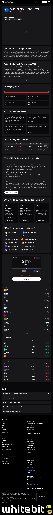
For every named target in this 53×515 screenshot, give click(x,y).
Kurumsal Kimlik (30, 429)
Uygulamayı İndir (31, 419)
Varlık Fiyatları (5, 446)
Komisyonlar (29, 425)
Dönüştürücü (5, 419)
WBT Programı (5, 456)
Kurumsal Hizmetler (6, 463)
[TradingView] (43, 488)
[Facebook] (30, 488)
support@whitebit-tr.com (32, 474)
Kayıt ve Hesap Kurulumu (11, 192)
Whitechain (29, 454)
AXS (37, 271)
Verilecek (15, 257)
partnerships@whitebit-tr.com (34, 477)
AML (3, 454)
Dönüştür (26, 279)
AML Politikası (30, 441)
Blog (28, 431)
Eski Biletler (29, 464)
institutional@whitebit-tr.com (33, 481)
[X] (35, 488)
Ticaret (45, 146)
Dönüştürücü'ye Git (41, 220)
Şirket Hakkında (30, 421)
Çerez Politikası (30, 445)
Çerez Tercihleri (41, 496)
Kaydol (44, 1)
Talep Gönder (30, 462)
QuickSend (4, 451)
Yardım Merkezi (30, 460)
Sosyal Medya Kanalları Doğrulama (35, 423)
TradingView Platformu (7, 444)
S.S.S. (28, 435)
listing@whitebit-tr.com (32, 470)
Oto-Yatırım (4, 434)
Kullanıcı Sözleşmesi (31, 439)
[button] (26, 271)
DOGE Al (4, 429)
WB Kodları (4, 452)
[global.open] (49, 2)
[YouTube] (38, 488)
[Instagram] (33, 488)
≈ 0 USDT (26, 264)
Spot (3, 442)
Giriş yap (38, 1)
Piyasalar (4, 440)
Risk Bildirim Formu (31, 447)
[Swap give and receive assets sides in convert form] (26, 269)
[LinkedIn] (40, 488)
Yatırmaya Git (25, 220)
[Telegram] (28, 488)
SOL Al (3, 425)
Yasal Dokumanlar (31, 449)
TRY (37, 257)
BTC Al (3, 421)
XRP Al (3, 427)
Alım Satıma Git (9, 220)
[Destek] (49, 512)
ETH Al (3, 423)
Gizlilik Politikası (30, 443)
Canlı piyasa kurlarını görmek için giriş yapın (26, 282)
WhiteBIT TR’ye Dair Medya (33, 433)
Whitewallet (29, 455)
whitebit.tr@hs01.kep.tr (32, 484)
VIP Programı (5, 458)
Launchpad (4, 436)
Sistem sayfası (30, 427)
